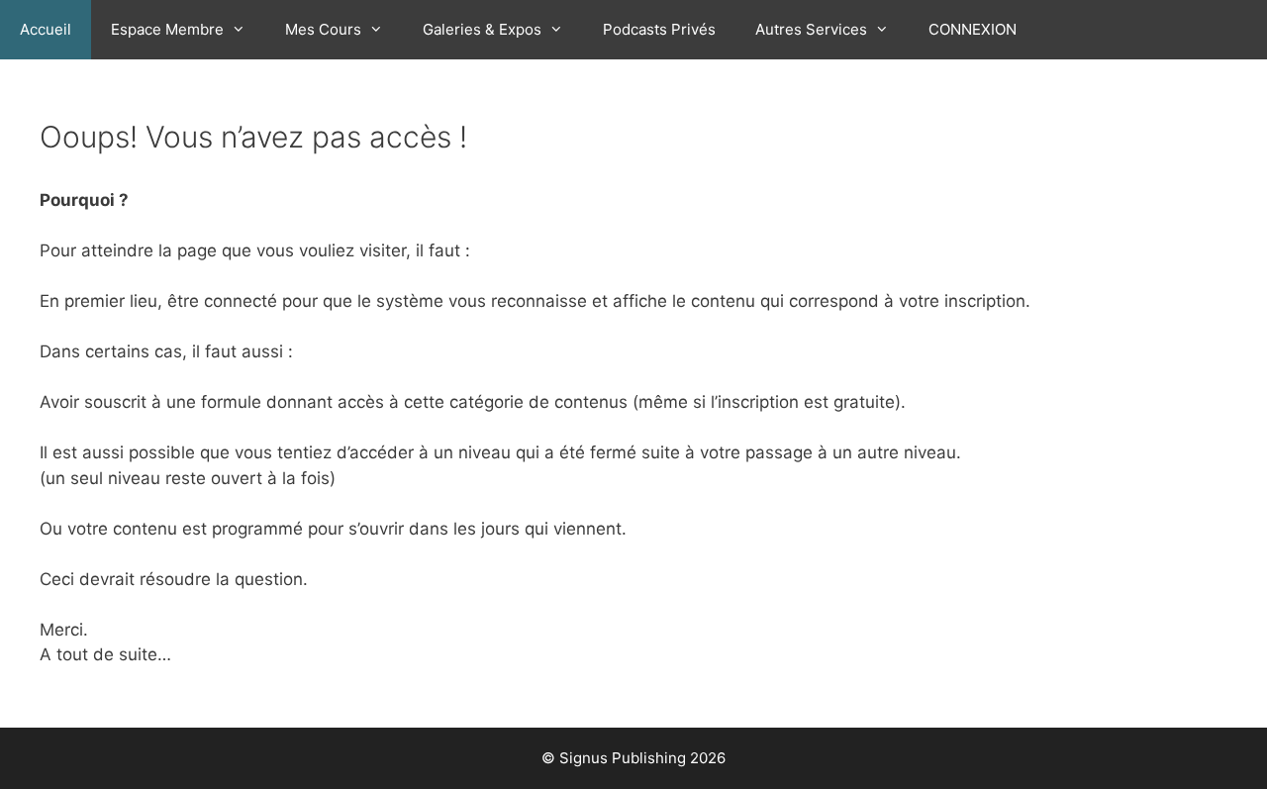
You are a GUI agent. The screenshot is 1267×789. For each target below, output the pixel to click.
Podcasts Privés (659, 29)
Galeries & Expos (482, 29)
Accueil (45, 29)
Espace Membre (167, 29)
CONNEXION (972, 29)
